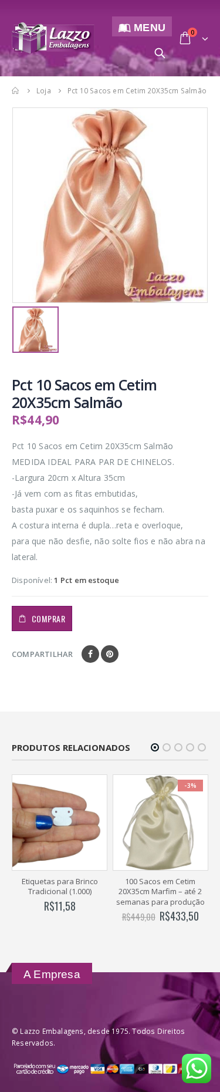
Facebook (90, 654)
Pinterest (110, 654)
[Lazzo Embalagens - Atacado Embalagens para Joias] (53, 38)
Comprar (49, 618)
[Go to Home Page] (16, 90)
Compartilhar (42, 654)
